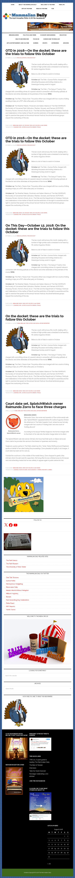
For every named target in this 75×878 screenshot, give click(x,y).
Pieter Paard (10, 603)
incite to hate (23, 469)
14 (61, 844)
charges (16, 127)
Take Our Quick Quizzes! (37, 771)
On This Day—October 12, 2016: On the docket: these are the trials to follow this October (37, 228)
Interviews (32, 768)
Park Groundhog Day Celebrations (17, 600)
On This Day (26, 125)
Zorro (50, 469)
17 (49, 848)
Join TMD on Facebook (37, 781)
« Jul (49, 864)
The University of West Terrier (16, 567)
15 (64, 844)
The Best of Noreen (36, 765)
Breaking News (17, 125)
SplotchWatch (32, 469)
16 (68, 844)
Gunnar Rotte (10, 581)
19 (55, 848)
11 (52, 844)
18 (52, 848)
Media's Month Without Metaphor (17, 590)
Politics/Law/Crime (41, 125)
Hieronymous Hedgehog (14, 584)
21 (61, 848)
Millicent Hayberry (12, 593)
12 (55, 844)
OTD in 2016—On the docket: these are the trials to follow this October (36, 52)
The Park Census (11, 560)
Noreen (8, 597)
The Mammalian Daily (25, 17)
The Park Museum (12, 564)
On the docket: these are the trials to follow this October (35, 317)
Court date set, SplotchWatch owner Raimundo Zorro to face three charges (36, 405)
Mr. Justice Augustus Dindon (27, 127)
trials (39, 127)
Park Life (32, 125)
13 (58, 844)
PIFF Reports (10, 606)
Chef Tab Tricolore (12, 577)
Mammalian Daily (12, 587)
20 (58, 848)
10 (49, 844)
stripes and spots (42, 469)
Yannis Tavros (10, 610)
